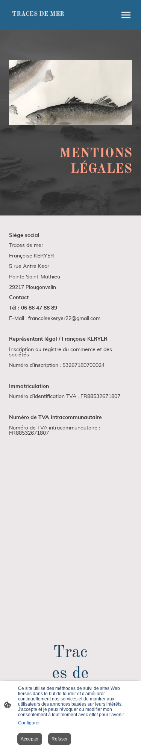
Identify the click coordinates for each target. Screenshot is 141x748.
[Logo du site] (38, 21)
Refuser (60, 739)
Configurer (29, 723)
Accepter (30, 739)
